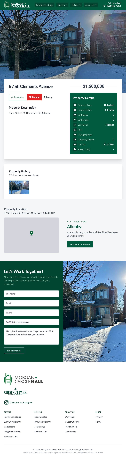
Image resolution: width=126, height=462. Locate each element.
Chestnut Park (72, 421)
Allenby (48, 97)
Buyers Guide (10, 436)
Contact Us (70, 431)
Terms (98, 421)
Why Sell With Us (42, 421)
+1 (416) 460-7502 (112, 5)
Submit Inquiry (14, 350)
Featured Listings (12, 416)
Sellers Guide (40, 431)
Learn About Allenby (80, 244)
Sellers (75, 5)
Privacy (99, 416)
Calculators (9, 426)
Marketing (39, 426)
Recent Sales (40, 416)
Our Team (69, 416)
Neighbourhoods (12, 431)
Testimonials (71, 426)
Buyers (61, 5)
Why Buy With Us (12, 421)
